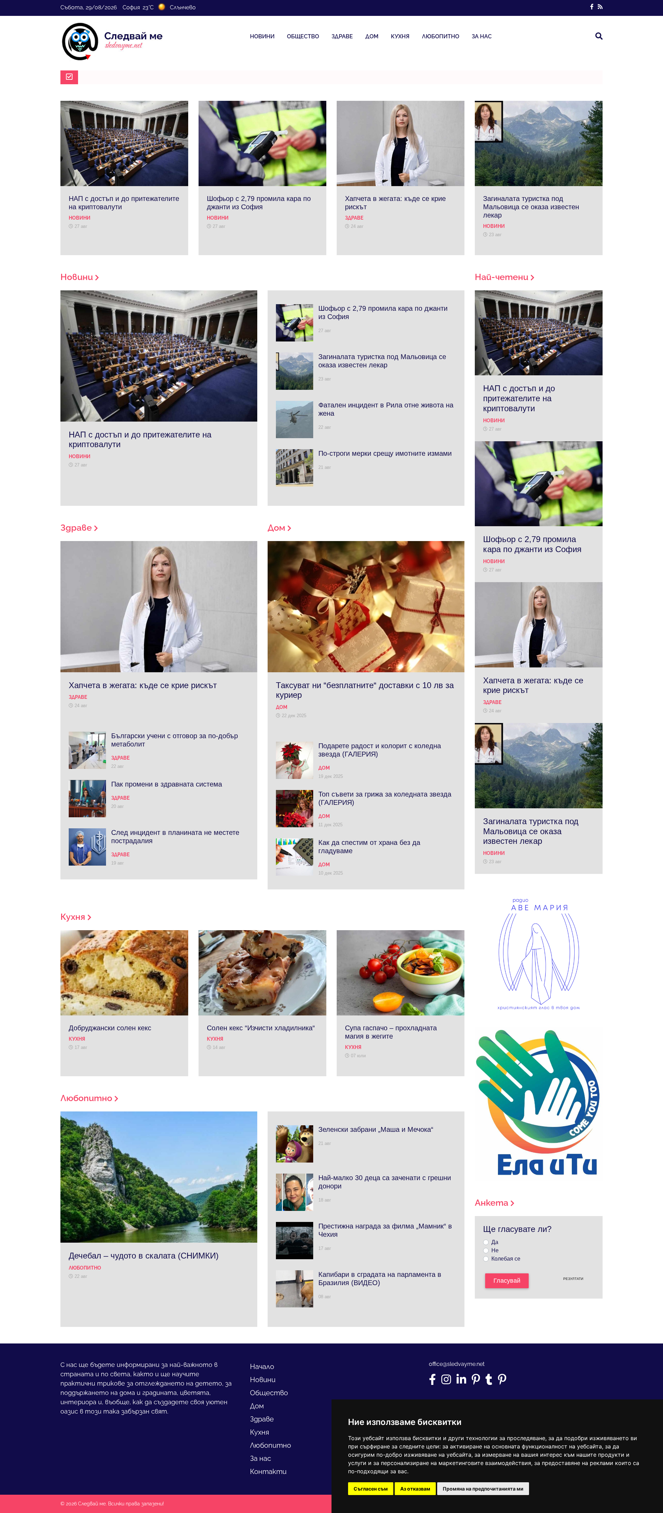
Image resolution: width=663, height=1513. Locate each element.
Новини (262, 36)
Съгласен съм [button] (371, 1489)
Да (494, 1242)
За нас (482, 36)
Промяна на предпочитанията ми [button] (483, 1489)
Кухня (400, 36)
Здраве (342, 36)
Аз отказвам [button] (415, 1489)
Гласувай (506, 1280)
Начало (262, 1366)
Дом (371, 36)
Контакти (268, 1471)
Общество (303, 36)
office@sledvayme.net (456, 1364)
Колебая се (505, 1259)
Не (495, 1250)
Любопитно (440, 36)
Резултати (573, 1279)
